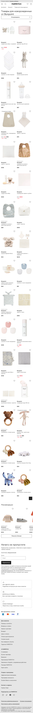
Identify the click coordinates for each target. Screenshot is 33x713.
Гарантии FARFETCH (6, 644)
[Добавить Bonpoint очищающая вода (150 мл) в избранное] (30, 381)
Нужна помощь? (8, 603)
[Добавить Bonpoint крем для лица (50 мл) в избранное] (30, 22)
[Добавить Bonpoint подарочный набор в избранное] (14, 171)
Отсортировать (15, 17)
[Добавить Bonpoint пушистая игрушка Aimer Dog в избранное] (30, 441)
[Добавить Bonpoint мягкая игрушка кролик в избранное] (30, 52)
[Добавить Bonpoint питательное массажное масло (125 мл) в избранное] (30, 319)
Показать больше (16, 536)
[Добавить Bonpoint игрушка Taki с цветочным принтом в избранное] (30, 410)
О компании (4, 651)
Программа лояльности (7, 677)
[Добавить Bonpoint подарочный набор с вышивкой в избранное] (14, 22)
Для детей (3, 7)
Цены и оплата (5, 633)
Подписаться (6, 562)
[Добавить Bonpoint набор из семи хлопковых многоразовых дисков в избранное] (14, 260)
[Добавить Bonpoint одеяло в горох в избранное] (30, 290)
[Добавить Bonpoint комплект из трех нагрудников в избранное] (30, 260)
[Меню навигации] (2, 4)
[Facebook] (10, 695)
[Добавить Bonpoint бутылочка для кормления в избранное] (30, 82)
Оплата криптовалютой (7, 636)
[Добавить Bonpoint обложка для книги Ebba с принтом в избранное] (14, 350)
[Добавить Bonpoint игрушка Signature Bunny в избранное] (14, 231)
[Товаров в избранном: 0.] (27, 4)
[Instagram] (3, 695)
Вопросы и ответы (9, 594)
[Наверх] (30, 498)
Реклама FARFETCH (6, 665)
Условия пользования (26, 701)
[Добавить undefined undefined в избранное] (12, 509)
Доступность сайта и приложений (10, 703)
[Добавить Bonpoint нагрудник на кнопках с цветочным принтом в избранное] (30, 142)
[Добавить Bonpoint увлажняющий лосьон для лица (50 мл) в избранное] (14, 82)
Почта (2, 555)
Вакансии (3, 657)
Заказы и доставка (6, 628)
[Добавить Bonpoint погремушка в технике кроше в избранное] (14, 410)
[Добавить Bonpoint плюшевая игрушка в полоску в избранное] (14, 470)
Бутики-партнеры (6, 654)
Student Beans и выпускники (9, 680)
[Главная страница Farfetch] (16, 4)
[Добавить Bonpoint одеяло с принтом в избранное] (30, 111)
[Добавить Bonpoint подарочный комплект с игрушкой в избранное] (30, 231)
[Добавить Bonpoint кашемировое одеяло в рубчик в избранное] (30, 171)
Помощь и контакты (6, 623)
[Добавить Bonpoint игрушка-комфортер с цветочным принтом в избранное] (14, 290)
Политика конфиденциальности (9, 701)
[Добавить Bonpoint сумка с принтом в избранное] (30, 202)
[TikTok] (6, 695)
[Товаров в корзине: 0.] (31, 4)
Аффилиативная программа (8, 675)
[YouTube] (14, 695)
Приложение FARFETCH (7, 659)
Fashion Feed (4, 687)
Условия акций (5, 639)
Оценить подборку (14, 1)
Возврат (3, 631)
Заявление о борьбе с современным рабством (13, 662)
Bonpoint (10, 7)
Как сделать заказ (8, 584)
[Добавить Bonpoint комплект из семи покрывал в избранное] (14, 52)
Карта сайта (4, 667)
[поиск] (5, 4)
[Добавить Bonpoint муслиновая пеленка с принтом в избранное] (14, 381)
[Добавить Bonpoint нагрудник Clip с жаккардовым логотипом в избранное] (14, 111)
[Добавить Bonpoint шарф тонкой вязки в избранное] (30, 350)
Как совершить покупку (7, 641)
